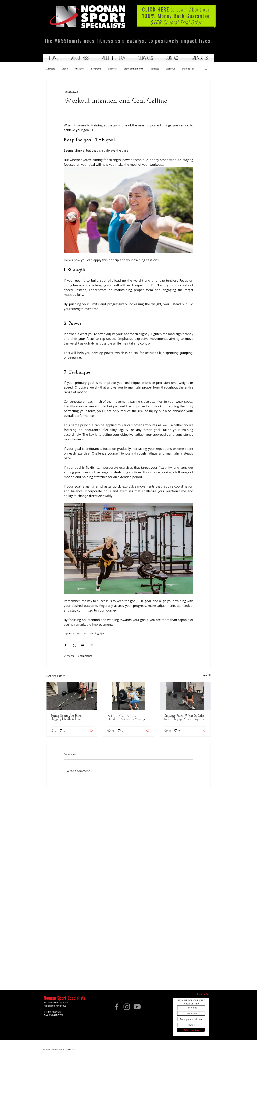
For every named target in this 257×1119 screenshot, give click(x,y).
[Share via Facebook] (65, 645)
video (65, 68)
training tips (188, 68)
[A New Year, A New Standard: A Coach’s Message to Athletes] (128, 696)
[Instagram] (126, 1006)
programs (96, 68)
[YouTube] (137, 1006)
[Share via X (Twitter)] (74, 645)
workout (170, 68)
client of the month (134, 68)
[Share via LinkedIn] (82, 645)
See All (207, 675)
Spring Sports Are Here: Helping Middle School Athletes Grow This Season (68, 717)
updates (155, 68)
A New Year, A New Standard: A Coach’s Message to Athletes (128, 718)
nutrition (79, 68)
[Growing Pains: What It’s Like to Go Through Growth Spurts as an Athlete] (185, 696)
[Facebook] (116, 1006)
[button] (80, 58)
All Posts (50, 68)
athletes (112, 68)
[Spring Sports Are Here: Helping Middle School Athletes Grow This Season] (72, 696)
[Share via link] (91, 645)
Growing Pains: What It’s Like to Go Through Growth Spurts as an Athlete (184, 717)
